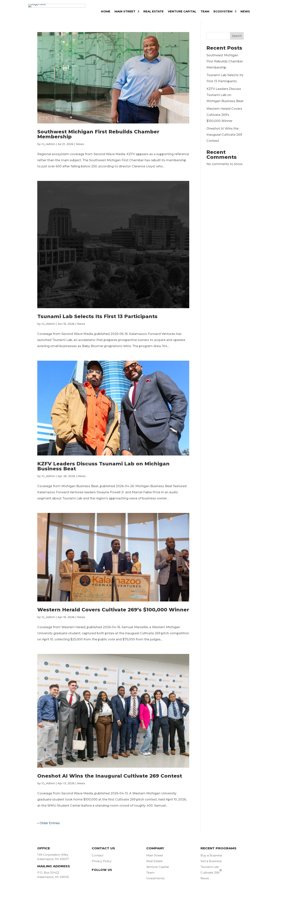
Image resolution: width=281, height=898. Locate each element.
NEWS (245, 11)
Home (105, 11)
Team (205, 11)
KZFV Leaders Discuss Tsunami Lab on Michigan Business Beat (103, 466)
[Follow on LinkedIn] (106, 878)
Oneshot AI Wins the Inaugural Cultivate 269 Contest (109, 776)
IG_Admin (48, 144)
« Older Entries (48, 823)
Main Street (125, 11)
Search (237, 36)
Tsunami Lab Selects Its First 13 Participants (97, 316)
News (80, 144)
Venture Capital (182, 11)
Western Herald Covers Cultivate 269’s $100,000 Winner (113, 610)
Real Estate (153, 11)
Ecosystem (223, 11)
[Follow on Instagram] (116, 878)
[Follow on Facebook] (96, 878)
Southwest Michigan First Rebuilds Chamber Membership (98, 134)
